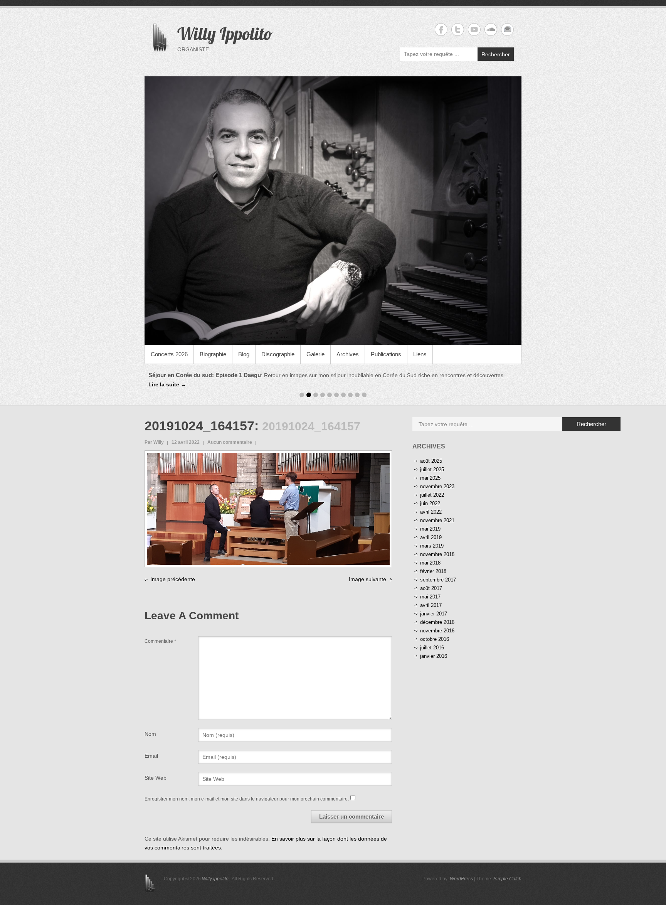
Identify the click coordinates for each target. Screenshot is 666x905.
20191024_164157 (199, 425)
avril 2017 (431, 605)
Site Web (155, 778)
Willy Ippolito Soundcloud (490, 29)
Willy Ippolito (224, 33)
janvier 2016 (433, 656)
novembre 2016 (437, 631)
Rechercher (495, 54)
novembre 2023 (437, 486)
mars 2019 (432, 546)
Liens (420, 354)
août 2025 (431, 461)
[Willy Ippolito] (333, 210)
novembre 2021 (437, 520)
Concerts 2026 (169, 354)
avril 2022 (431, 512)
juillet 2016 (432, 648)
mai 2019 (430, 529)
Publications (386, 354)
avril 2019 (431, 537)
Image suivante (367, 579)
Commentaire (160, 641)
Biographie (213, 354)
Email (151, 756)
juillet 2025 (432, 469)
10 (364, 395)
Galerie (315, 354)
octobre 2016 (434, 639)
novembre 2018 (437, 554)
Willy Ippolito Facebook (441, 29)
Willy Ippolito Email (507, 29)
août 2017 (431, 588)
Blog (243, 354)
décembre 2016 (437, 622)
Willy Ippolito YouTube (474, 29)
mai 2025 (430, 478)
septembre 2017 (438, 580)
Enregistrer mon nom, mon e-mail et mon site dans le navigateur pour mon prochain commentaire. (247, 799)
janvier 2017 (433, 614)
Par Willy (154, 442)
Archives (347, 354)
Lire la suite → (167, 384)
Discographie (277, 354)
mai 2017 (430, 597)
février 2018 (433, 571)
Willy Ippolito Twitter (457, 29)
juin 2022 (430, 503)
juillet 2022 (432, 495)
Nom (150, 734)
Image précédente (172, 579)
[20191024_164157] (268, 457)
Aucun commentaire (229, 442)
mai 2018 (430, 563)
